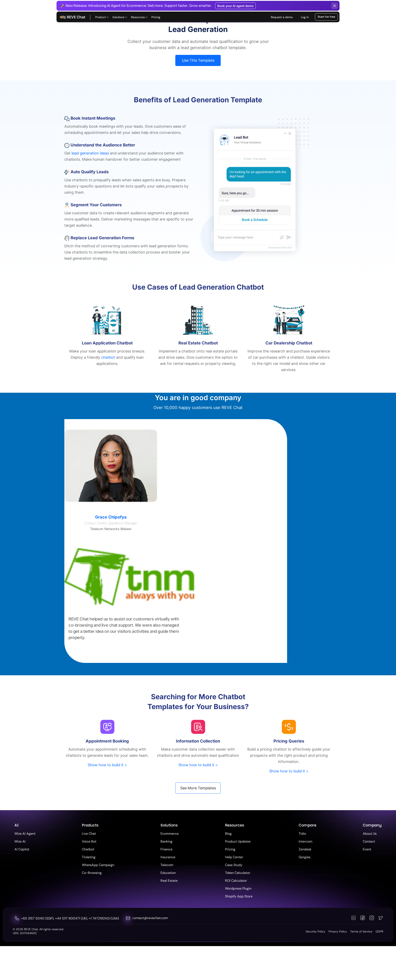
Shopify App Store (238, 896)
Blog (228, 833)
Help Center (234, 857)
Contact (369, 841)
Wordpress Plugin (238, 888)
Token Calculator (237, 873)
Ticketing (88, 857)
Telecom (166, 865)
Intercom (305, 841)
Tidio (302, 833)
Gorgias (304, 857)
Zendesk (305, 849)
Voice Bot (89, 841)
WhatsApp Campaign (98, 865)
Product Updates (238, 841)
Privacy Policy (338, 931)
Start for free (326, 17)
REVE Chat (76, 17)
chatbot (108, 357)
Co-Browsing (92, 873)
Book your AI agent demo (235, 6)
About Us (370, 833)
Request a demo (282, 17)
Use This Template (198, 60)
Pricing (155, 17)
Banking (166, 841)
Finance (166, 849)
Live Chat (89, 833)
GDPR (379, 931)
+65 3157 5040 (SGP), (38, 918)
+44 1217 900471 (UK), (72, 918)
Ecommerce (169, 833)
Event (367, 849)
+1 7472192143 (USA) (104, 918)
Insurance (167, 857)
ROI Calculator (236, 880)
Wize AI (20, 841)
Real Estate (169, 880)
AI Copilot (21, 849)
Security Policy (315, 931)
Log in (305, 17)
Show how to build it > (107, 765)
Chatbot (88, 849)
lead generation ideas (90, 153)
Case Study (233, 865)
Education (168, 873)
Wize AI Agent (24, 833)
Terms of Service (361, 931)
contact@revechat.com (150, 918)
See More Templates (198, 788)
